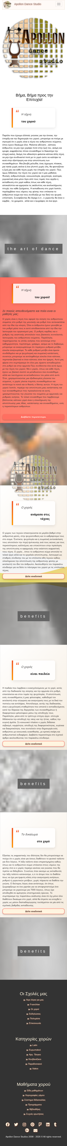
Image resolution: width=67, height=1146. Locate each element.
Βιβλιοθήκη (34, 1109)
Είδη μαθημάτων (35, 1090)
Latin (34, 1045)
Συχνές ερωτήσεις (35, 1114)
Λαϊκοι (35, 1068)
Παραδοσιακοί (35, 1064)
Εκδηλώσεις (35, 1013)
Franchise (35, 1004)
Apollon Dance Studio (27, 4)
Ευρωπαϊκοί (35, 1050)
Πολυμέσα (35, 1018)
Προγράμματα (35, 1104)
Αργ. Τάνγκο (35, 1054)
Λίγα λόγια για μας (35, 999)
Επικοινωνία (35, 1023)
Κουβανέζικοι (35, 1059)
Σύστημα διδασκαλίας (34, 1100)
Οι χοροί (35, 1009)
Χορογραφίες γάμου (35, 1095)
